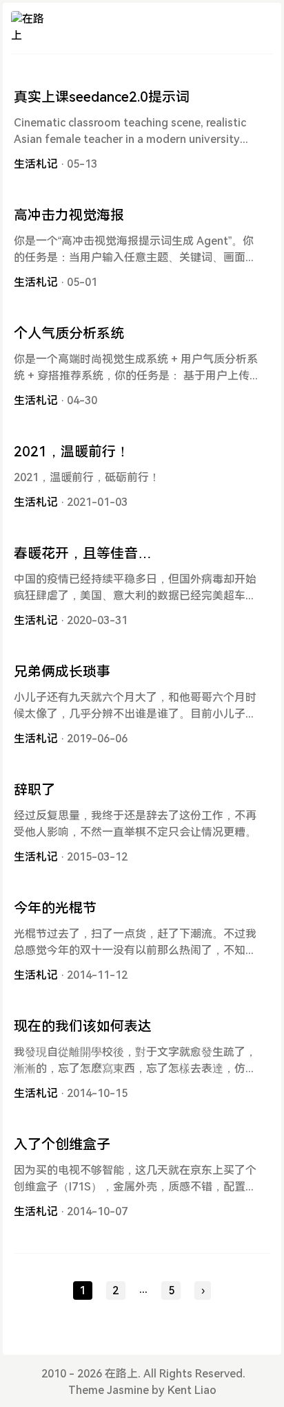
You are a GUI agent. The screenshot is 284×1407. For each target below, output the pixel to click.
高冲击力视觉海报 (69, 215)
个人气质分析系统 (69, 333)
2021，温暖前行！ (72, 451)
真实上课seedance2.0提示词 (102, 97)
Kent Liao (192, 1390)
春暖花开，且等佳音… (83, 553)
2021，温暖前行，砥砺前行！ (87, 477)
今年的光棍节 (55, 908)
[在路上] (28, 28)
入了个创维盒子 (62, 1144)
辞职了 (34, 790)
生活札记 (36, 163)
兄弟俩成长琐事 (62, 671)
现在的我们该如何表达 (83, 1026)
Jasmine (128, 1390)
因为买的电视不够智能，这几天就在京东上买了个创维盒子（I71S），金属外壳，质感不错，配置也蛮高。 (135, 1187)
